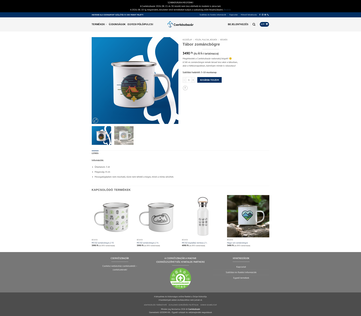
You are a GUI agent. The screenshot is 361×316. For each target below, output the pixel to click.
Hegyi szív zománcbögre (237, 242)
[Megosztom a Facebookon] (185, 88)
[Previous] (96, 80)
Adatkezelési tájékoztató (155, 305)
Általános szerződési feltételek (183, 305)
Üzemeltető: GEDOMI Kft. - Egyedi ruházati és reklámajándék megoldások (180, 312)
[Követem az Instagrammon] (262, 15)
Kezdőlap (187, 39)
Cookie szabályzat (208, 305)
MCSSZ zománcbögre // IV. (103, 242)
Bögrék (224, 39)
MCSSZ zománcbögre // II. (148, 242)
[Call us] (268, 15)
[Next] (173, 80)
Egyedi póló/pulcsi (140, 24)
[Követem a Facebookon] (260, 15)
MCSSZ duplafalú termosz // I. (194, 242)
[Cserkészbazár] (180, 24)
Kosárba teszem (209, 79)
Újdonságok (117, 24)
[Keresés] (254, 24)
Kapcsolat (233, 15)
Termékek (98, 24)
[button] (238, 24)
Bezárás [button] (227, 9)
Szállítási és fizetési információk (213, 15)
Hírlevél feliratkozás (249, 15)
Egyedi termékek (241, 277)
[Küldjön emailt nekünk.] (265, 15)
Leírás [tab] (95, 153)
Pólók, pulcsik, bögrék (206, 39)
